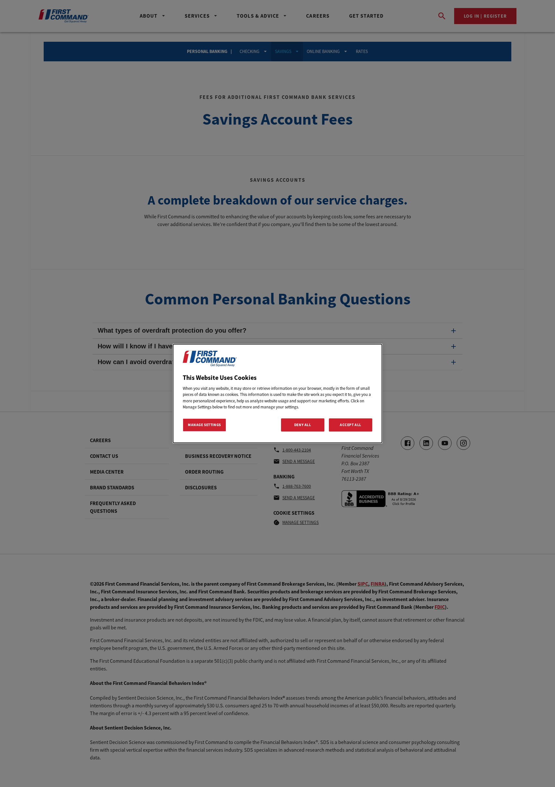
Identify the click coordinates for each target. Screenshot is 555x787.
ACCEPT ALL (350, 425)
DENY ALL (302, 425)
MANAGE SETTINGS (204, 425)
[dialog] (277, 393)
